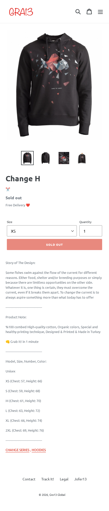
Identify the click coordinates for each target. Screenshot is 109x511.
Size (9, 222)
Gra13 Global (57, 495)
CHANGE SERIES (17, 450)
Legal (64, 479)
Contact (29, 479)
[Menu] (100, 11)
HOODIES (39, 450)
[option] (27, 158)
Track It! (47, 479)
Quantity (85, 222)
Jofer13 (80, 479)
